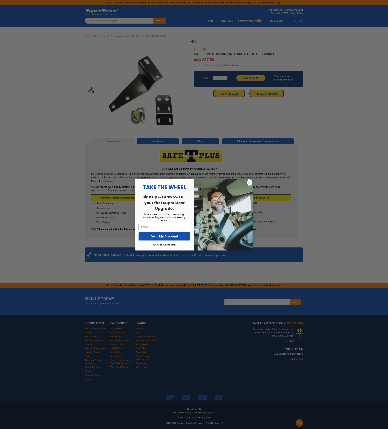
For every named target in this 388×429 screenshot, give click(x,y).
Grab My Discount (164, 236)
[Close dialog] (249, 182)
